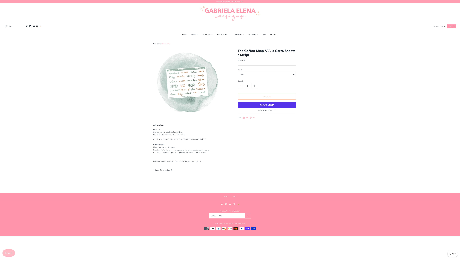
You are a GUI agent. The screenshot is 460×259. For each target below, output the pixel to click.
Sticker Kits (208, 34)
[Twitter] (27, 26)
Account (436, 26)
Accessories (239, 34)
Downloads (253, 34)
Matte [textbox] (241, 74)
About (235, 196)
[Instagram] (37, 26)
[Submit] (248, 215)
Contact (274, 34)
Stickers (194, 34)
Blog (264, 34)
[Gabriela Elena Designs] (230, 14)
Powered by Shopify (240, 223)
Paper (240, 70)
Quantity (241, 81)
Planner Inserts (223, 34)
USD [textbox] (442, 26)
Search (225, 196)
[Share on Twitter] (247, 118)
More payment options (266, 110)
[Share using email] (254, 118)
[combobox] (443, 25)
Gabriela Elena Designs (226, 223)
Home (184, 34)
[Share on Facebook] (244, 118)
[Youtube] (34, 26)
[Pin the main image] (251, 118)
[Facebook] (30, 26)
